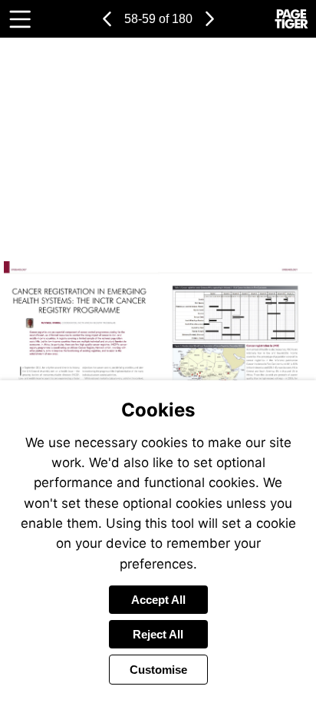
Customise (158, 669)
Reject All (158, 634)
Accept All (158, 599)
